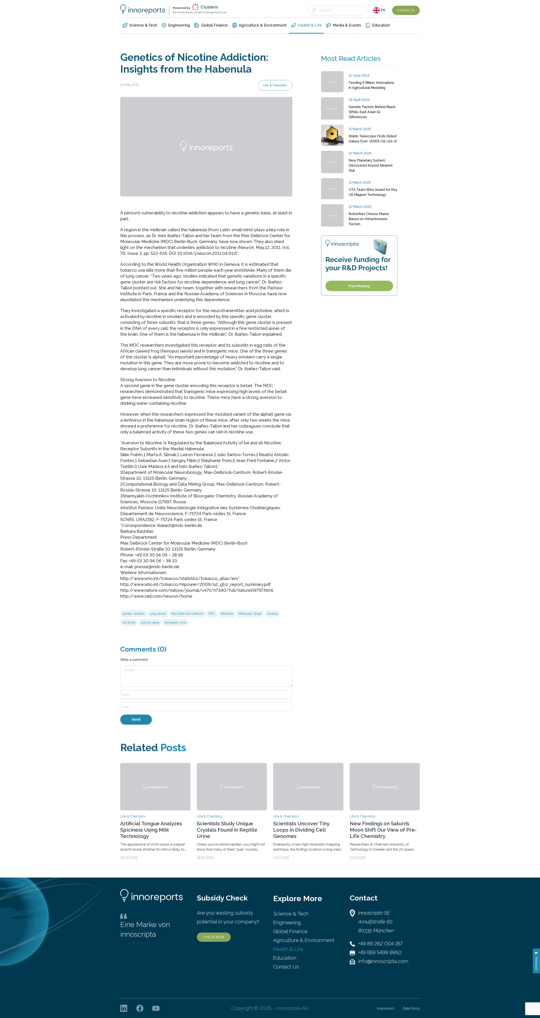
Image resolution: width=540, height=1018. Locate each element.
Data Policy (411, 1008)
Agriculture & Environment (303, 940)
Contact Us (406, 10)
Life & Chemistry (275, 85)
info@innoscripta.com (383, 961)
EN (382, 10)
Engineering (287, 922)
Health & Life (288, 949)
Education (284, 958)
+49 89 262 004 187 (380, 944)
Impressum (385, 1008)
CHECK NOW (213, 937)
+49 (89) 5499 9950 (379, 952)
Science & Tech (291, 914)
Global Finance (290, 931)
